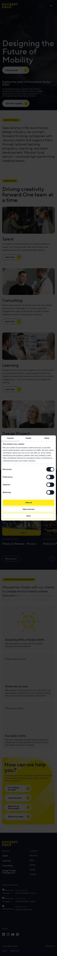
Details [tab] (28, 438)
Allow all (28, 503)
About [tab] (46, 438)
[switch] (50, 477)
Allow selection (28, 509)
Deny (28, 516)
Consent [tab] (10, 438)
